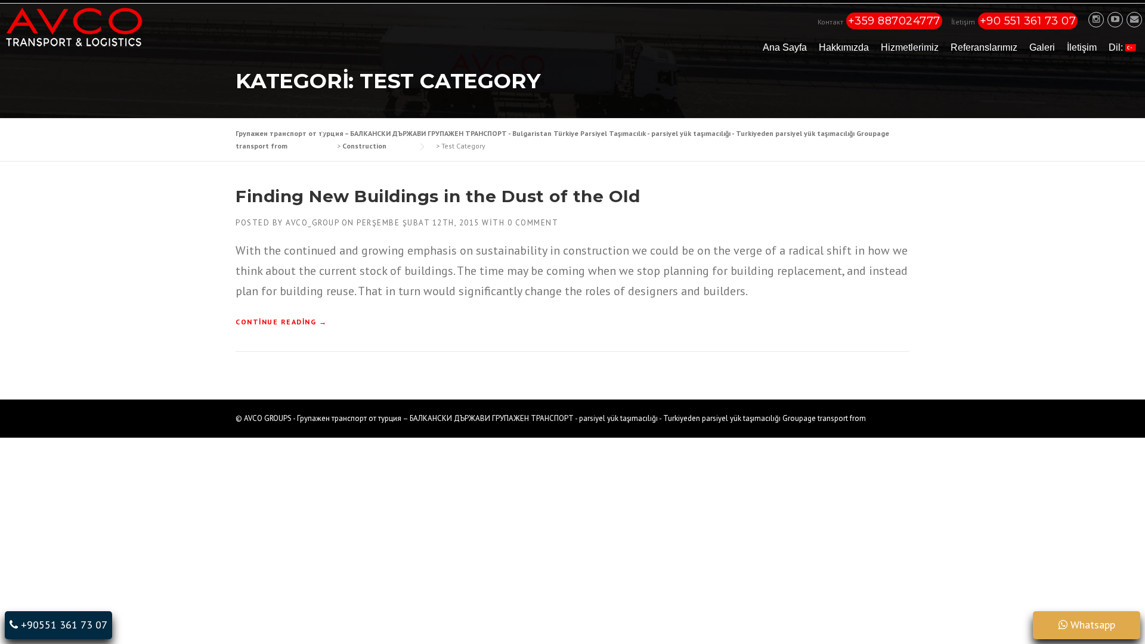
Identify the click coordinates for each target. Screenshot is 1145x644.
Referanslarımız (984, 47)
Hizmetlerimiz (910, 47)
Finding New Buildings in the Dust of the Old (438, 196)
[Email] (1134, 19)
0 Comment (533, 223)
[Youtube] (1115, 19)
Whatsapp (1091, 624)
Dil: (1117, 47)
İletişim (1082, 47)
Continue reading (281, 322)
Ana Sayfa (785, 47)
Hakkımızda (844, 47)
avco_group (312, 223)
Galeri (1042, 47)
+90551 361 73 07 (62, 624)
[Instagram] (1096, 19)
